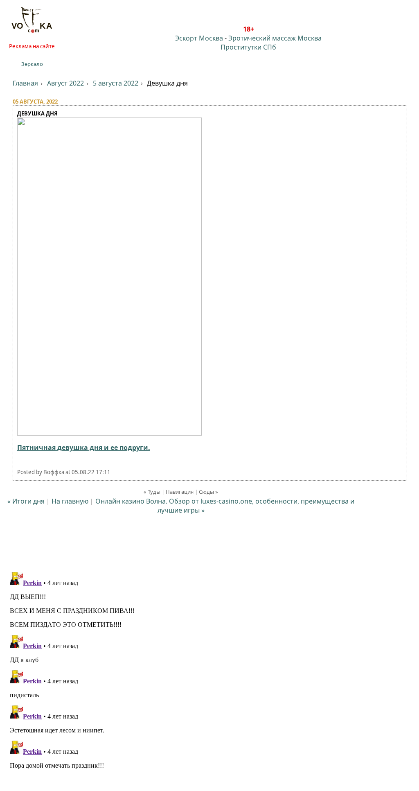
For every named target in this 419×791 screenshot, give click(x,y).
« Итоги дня (26, 501)
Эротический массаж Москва (275, 38)
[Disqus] (209, 671)
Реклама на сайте (32, 46)
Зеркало (32, 64)
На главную (70, 501)
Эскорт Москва (199, 38)
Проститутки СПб (248, 47)
